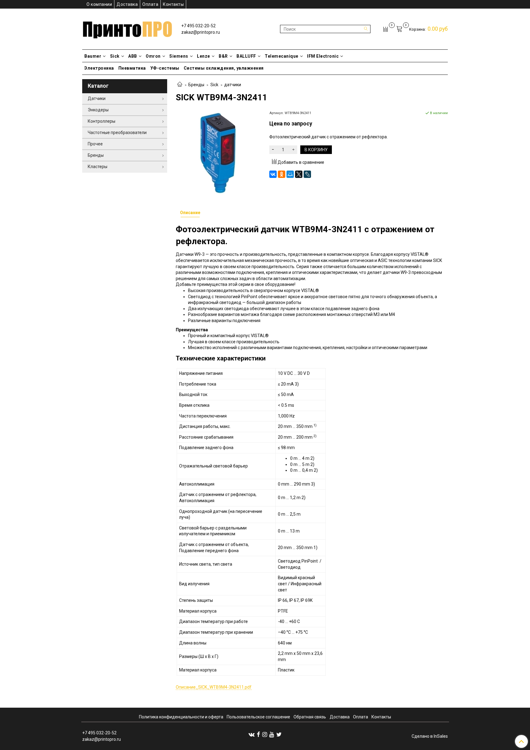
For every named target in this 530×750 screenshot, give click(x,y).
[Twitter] (279, 734)
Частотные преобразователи (117, 132)
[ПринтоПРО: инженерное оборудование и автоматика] (127, 28)
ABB (132, 56)
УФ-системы (164, 68)
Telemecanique (281, 56)
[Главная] (179, 84)
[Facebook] (258, 734)
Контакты (173, 4)
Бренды (196, 84)
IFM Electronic (323, 56)
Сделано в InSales (430, 736)
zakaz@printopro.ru (200, 32)
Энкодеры (98, 109)
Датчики (97, 98)
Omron (153, 56)
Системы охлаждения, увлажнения (224, 68)
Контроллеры (101, 121)
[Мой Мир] (290, 174)
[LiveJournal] (307, 174)
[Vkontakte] (251, 734)
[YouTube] (271, 734)
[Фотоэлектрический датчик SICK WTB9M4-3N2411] (218, 152)
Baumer (92, 56)
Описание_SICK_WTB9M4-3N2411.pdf (214, 687)
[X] (298, 174)
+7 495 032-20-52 (198, 25)
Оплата (150, 4)
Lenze (203, 56)
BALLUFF (246, 56)
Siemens (178, 56)
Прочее (95, 143)
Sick (115, 56)
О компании (99, 4)
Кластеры (97, 166)
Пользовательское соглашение (258, 716)
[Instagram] (264, 734)
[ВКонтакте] (273, 174)
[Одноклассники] (281, 174)
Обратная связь (310, 716)
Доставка (127, 4)
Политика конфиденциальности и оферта (181, 716)
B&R (223, 56)
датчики (232, 84)
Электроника (99, 68)
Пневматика (132, 68)
